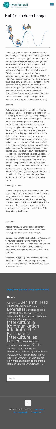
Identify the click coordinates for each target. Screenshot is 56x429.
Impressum (40, 409)
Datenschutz (36, 412)
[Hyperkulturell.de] (15, 4)
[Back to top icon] (28, 403)
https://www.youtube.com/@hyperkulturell (28, 289)
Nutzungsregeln (21, 412)
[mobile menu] (51, 4)
